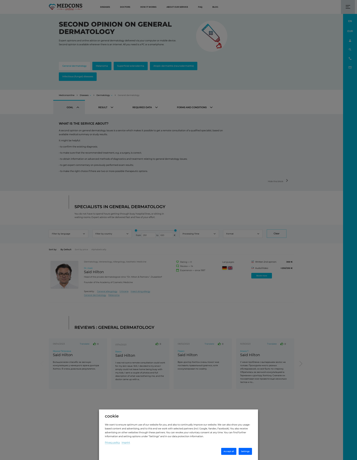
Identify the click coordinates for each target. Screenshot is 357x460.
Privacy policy (112, 442)
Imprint (126, 442)
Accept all (229, 451)
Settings (245, 451)
